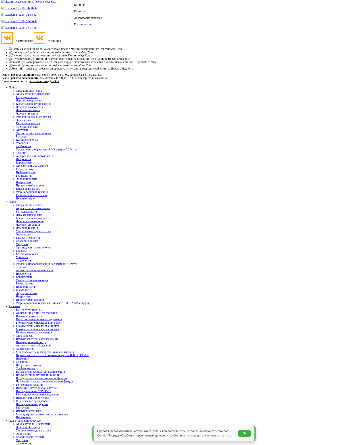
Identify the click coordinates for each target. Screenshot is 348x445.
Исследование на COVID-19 (33, 391)
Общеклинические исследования (36, 312)
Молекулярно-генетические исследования (42, 414)
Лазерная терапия (27, 113)
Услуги (13, 87)
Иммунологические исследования (37, 338)
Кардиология (24, 162)
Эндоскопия (23, 120)
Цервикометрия (25, 198)
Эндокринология (26, 178)
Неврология (23, 159)
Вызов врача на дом (28, 188)
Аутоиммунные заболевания (33, 345)
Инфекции (22, 358)
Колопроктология (27, 139)
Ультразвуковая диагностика (33, 116)
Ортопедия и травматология (33, 133)
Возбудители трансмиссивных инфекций (41, 378)
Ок (244, 433)
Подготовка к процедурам (25, 420)
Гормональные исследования (34, 332)
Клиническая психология (31, 195)
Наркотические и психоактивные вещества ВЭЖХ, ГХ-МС (52, 355)
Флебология (23, 146)
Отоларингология (27, 126)
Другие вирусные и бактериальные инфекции (44, 381)
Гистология (23, 407)
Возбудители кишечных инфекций (37, 374)
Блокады (21, 136)
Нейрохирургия (26, 172)
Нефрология (23, 182)
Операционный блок (29, 90)
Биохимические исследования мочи (38, 325)
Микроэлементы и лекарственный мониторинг (45, 352)
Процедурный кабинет (30, 185)
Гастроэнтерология (28, 123)
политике (225, 435)
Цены (12, 201)
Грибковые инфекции (29, 384)
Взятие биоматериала (29, 309)
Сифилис (21, 361)
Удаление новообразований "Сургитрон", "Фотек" (47, 149)
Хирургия (22, 129)
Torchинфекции (25, 368)
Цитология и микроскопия (32, 397)
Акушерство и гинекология (33, 93)
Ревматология (24, 169)
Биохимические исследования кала (37, 329)
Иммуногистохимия (28, 410)
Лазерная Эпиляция (28, 427)
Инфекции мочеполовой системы (37, 387)
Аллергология (25, 348)
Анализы (14, 306)
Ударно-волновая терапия (32, 191)
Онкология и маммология (32, 165)
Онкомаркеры (24, 335)
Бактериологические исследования (37, 394)
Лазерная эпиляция (28, 110)
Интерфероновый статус (31, 342)
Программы (23, 417)
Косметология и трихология (33, 103)
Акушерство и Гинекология (33, 423)
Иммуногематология (29, 316)
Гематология (24, 175)
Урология (22, 142)
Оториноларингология (30, 436)
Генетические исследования (33, 401)
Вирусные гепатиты (28, 365)
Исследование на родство (32, 404)
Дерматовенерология (29, 100)
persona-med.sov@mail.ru (44, 81)
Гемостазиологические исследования (39, 319)
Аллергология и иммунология (34, 156)
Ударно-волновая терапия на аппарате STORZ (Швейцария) (53, 303)
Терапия (21, 152)
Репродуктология (27, 97)
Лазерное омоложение (30, 107)
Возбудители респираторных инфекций (40, 371)
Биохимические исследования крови (38, 322)
